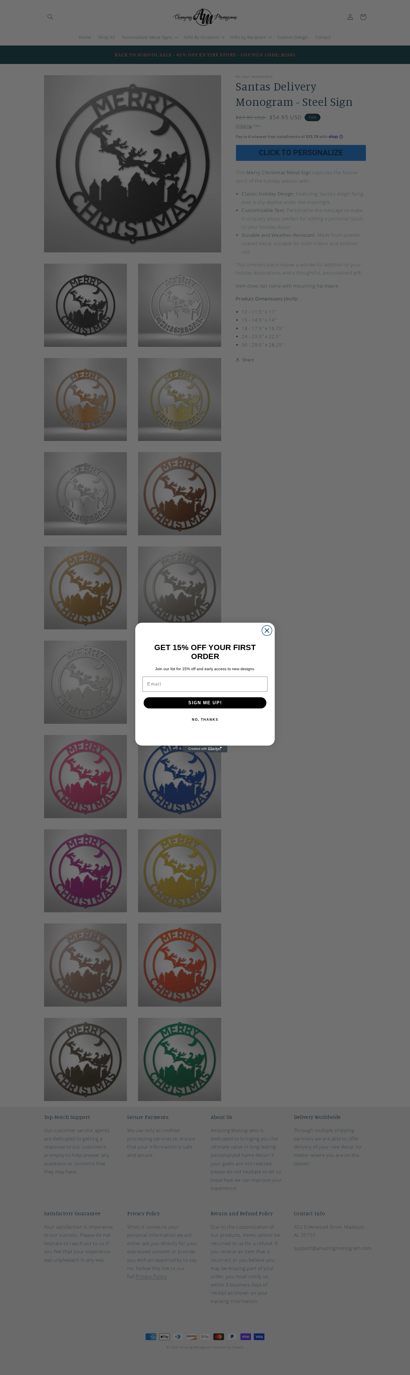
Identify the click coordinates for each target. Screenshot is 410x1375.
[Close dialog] (267, 631)
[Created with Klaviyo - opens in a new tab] (205, 749)
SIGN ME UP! (205, 702)
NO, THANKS (205, 720)
